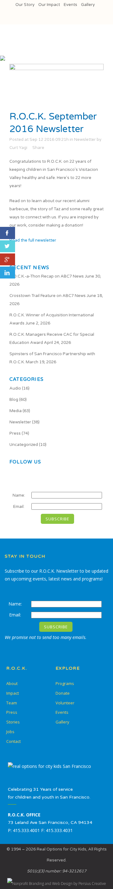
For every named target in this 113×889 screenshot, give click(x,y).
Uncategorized (23, 444)
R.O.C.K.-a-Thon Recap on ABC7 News (46, 276)
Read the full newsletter (32, 240)
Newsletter (85, 139)
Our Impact (49, 4)
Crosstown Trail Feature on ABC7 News (47, 295)
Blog (13, 399)
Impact (12, 693)
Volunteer (65, 703)
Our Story (25, 4)
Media (15, 410)
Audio (15, 388)
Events (70, 4)
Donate (63, 693)
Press (15, 433)
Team (11, 703)
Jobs (10, 731)
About (12, 683)
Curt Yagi (18, 147)
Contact (13, 741)
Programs (65, 683)
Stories (13, 722)
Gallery (88, 4)
